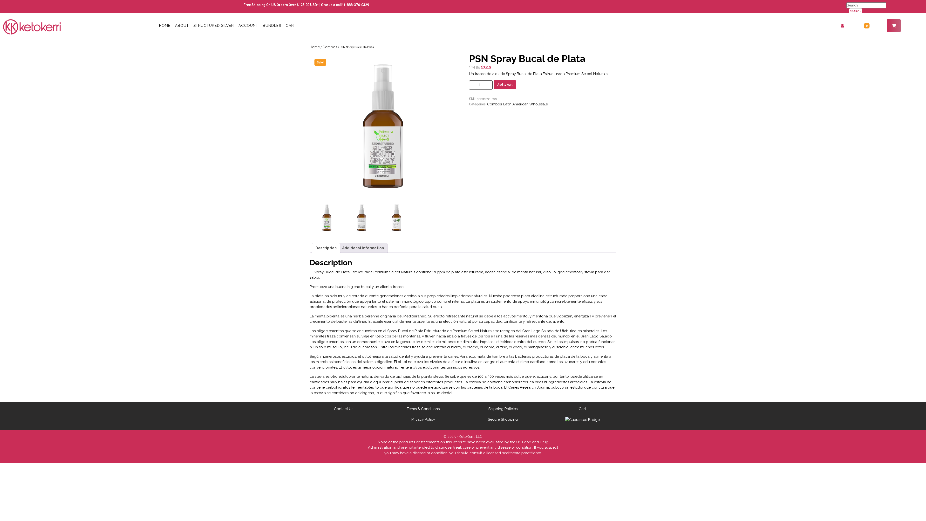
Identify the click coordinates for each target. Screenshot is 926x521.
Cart (291, 25)
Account (248, 25)
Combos (329, 47)
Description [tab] (326, 248)
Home (164, 25)
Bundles (272, 25)
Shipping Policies (502, 409)
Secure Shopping (503, 419)
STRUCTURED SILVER (213, 25)
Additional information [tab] (363, 248)
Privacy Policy (423, 419)
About (182, 25)
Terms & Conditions (423, 409)
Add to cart (504, 84)
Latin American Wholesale (525, 104)
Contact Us (343, 409)
